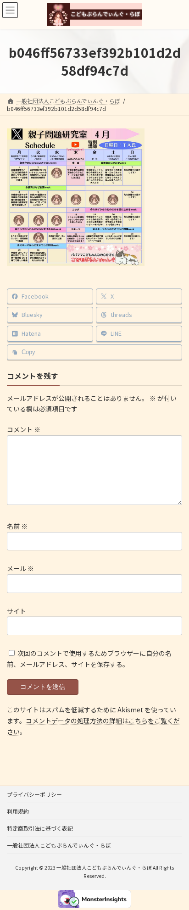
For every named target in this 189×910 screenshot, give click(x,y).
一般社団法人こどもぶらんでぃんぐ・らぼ (59, 845)
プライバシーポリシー (34, 794)
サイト (16, 611)
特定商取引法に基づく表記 (40, 828)
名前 (17, 526)
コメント (23, 429)
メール (20, 568)
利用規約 (18, 811)
